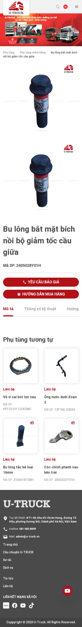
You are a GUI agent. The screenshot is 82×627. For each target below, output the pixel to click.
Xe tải (7, 560)
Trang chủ (10, 544)
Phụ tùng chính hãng (32, 52)
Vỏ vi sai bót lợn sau (19, 397)
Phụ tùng (8, 52)
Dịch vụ (8, 567)
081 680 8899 (27, 528)
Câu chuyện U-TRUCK (18, 552)
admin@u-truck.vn (27, 536)
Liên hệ (8, 586)
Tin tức (8, 578)
